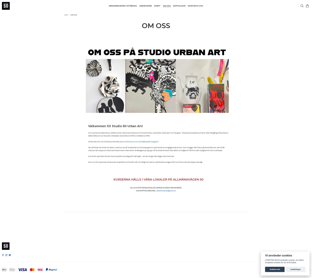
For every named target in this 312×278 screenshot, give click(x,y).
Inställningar (295, 269)
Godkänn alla (275, 269)
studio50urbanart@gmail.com (166, 191)
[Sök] (302, 6)
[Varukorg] (307, 6)
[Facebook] (3, 255)
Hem (66, 15)
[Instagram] (6, 255)
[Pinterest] (10, 255)
